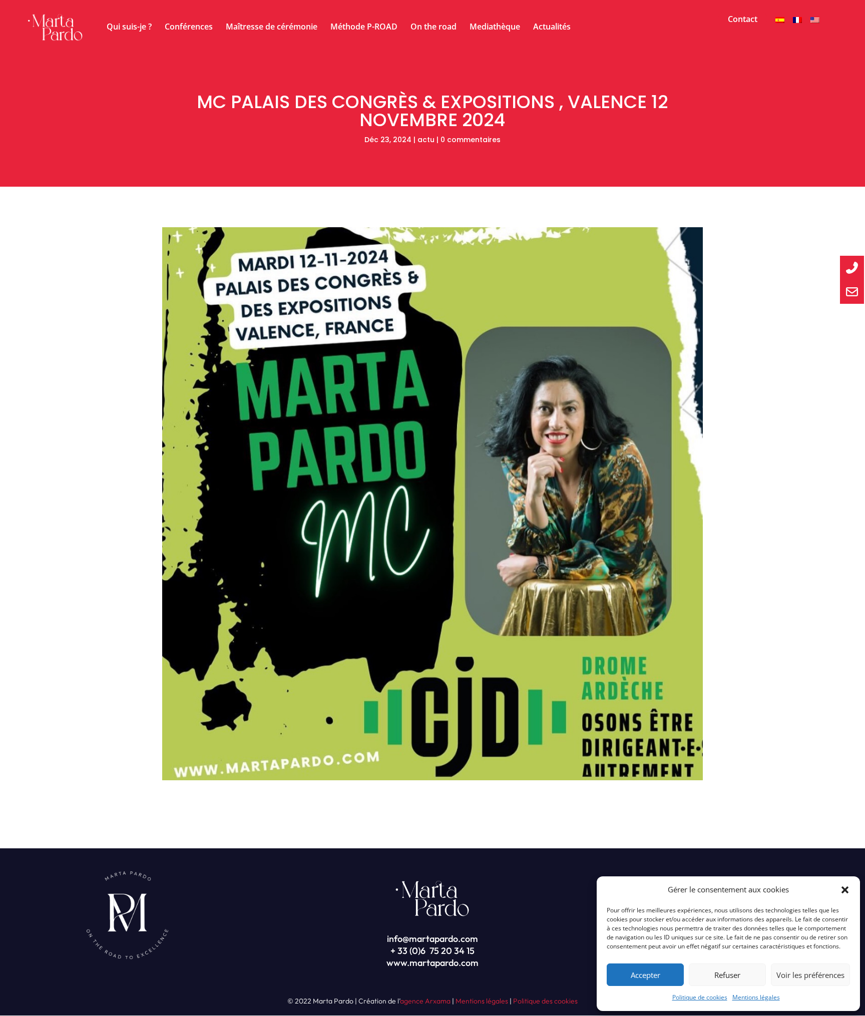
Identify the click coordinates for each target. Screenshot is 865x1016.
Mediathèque (495, 27)
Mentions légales (756, 997)
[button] (845, 890)
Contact (742, 19)
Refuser (727, 975)
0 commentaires (471, 140)
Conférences (189, 27)
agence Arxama (425, 1000)
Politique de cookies (699, 997)
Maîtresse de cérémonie (271, 27)
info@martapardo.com (432, 938)
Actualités (552, 27)
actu (426, 140)
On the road (433, 27)
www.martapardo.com (432, 962)
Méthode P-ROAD (363, 27)
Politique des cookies (545, 1000)
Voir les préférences (810, 975)
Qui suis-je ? (129, 27)
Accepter (645, 975)
